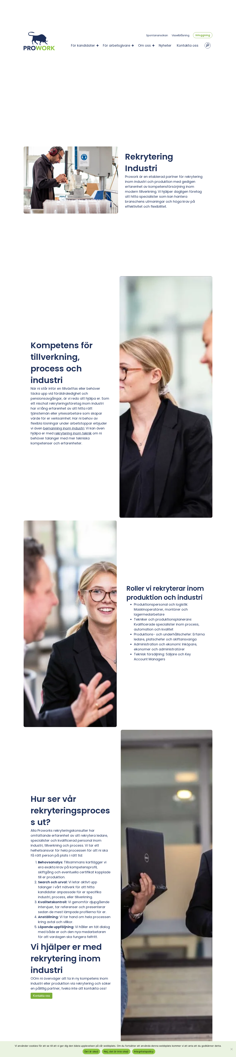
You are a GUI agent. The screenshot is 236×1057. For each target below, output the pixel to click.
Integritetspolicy (143, 1051)
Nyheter (165, 45)
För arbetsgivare (116, 45)
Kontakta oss (187, 45)
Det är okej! (91, 1051)
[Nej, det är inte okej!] (231, 1049)
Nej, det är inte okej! (116, 1051)
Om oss (144, 45)
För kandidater (83, 45)
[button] (97, 45)
